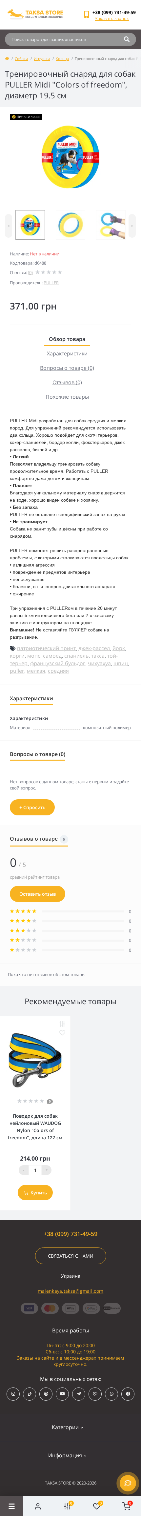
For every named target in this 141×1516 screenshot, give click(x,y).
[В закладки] (62, 1032)
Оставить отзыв (37, 894)
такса (98, 655)
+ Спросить (32, 807)
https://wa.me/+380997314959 (111, 1394)
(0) (30, 272)
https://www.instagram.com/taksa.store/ (13, 1394)
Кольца (62, 58)
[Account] (37, 1506)
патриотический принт (46, 648)
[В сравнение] (62, 1024)
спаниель (76, 655)
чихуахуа (99, 663)
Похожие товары (67, 396)
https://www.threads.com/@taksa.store (45, 1394)
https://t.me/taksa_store (78, 1394)
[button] (114, 12)
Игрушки (42, 58)
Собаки (21, 58)
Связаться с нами (70, 1256)
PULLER (51, 283)
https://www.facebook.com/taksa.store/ (127, 1394)
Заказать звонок (112, 18)
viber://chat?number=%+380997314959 (95, 1394)
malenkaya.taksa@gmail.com (71, 1291)
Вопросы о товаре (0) (67, 367)
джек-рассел (94, 648)
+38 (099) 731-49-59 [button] (70, 1234)
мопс (33, 655)
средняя (58, 670)
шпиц (120, 663)
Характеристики (67, 353)
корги (17, 655)
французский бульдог (57, 663)
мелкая (36, 670)
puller (17, 670)
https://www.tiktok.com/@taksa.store (29, 1394)
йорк (118, 648)
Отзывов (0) (67, 382)
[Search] (126, 39)
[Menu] (11, 1506)
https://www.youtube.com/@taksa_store (62, 1394)
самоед (52, 655)
